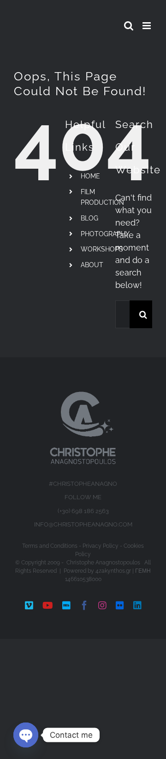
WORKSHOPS (102, 249)
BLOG (89, 218)
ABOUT (92, 265)
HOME (90, 176)
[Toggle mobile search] (128, 26)
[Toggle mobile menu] (147, 26)
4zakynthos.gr (113, 571)
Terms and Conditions (49, 546)
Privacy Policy (101, 546)
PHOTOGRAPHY (105, 234)
